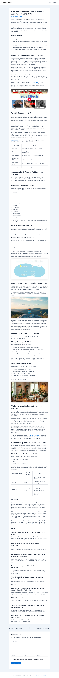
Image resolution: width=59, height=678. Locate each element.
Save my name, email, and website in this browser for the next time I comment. (28, 659)
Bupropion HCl (14, 140)
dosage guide (35, 82)
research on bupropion (34, 523)
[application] (56, 2)
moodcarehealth (7, 2)
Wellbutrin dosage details (33, 435)
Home (49, 2)
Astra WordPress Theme (40, 675)
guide (21, 379)
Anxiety (54, 2)
